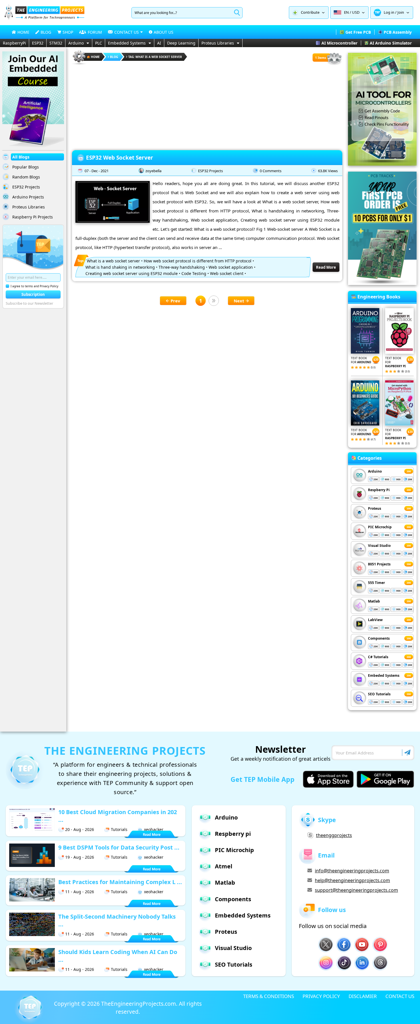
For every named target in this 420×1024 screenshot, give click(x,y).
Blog (114, 57)
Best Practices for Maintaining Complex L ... (120, 882)
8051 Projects (379, 564)
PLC (98, 43)
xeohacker (153, 829)
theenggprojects (334, 835)
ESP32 (37, 43)
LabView (375, 619)
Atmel (223, 866)
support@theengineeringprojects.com (356, 890)
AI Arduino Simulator (391, 43)
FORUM (95, 32)
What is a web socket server (113, 261)
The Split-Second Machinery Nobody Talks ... (117, 920)
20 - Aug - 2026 (79, 829)
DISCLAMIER (363, 996)
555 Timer (376, 582)
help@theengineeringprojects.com (352, 880)
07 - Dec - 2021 (97, 170)
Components (379, 638)
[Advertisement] (207, 106)
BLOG (46, 32)
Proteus (374, 508)
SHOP (68, 32)
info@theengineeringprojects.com (352, 871)
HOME (23, 32)
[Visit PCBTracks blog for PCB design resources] (382, 283)
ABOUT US (163, 32)
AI (159, 43)
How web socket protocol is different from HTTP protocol (197, 261)
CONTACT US (399, 996)
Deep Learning (181, 43)
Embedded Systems (127, 43)
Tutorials (119, 829)
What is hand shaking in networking (120, 267)
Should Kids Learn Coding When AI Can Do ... (117, 955)
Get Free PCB (358, 32)
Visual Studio (379, 545)
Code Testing (193, 273)
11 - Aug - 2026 (79, 891)
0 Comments (270, 170)
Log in (389, 12)
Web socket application (231, 267)
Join (400, 12)
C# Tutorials (378, 656)
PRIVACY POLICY (321, 996)
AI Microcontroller (339, 43)
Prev (175, 301)
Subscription (33, 294)
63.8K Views (328, 170)
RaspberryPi (14, 43)
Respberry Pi (379, 489)
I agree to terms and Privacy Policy (34, 286)
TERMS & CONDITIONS (268, 996)
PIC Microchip (380, 527)
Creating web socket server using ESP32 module (131, 273)
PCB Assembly (398, 32)
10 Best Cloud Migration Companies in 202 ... (117, 816)
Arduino (76, 43)
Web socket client (226, 273)
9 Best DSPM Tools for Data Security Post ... (118, 847)
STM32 (55, 43)
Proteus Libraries (217, 43)
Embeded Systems (383, 675)
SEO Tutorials (379, 694)
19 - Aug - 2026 (79, 857)
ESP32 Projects (210, 170)
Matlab (374, 601)
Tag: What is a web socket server (155, 57)
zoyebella (153, 170)
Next (239, 301)
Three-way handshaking (182, 267)
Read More (326, 267)
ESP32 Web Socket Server (119, 157)
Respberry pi (233, 834)
